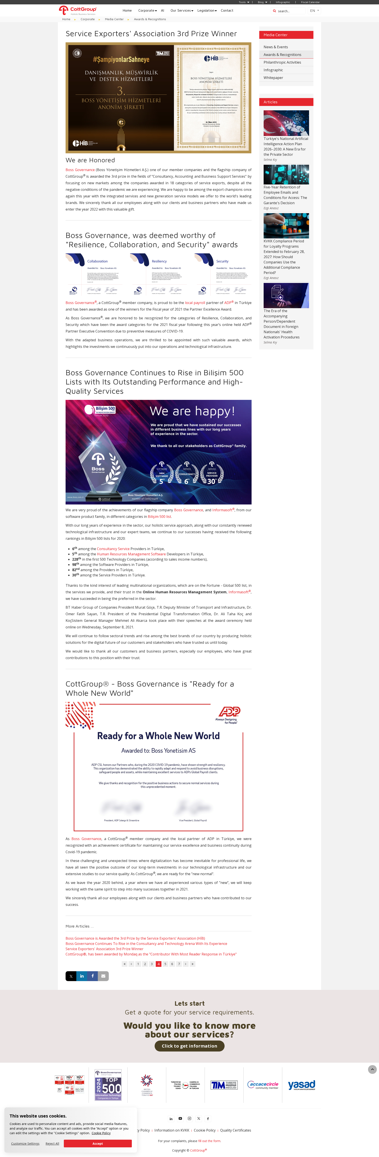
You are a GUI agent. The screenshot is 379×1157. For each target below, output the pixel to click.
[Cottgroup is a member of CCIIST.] (185, 1085)
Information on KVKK (171, 1130)
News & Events (276, 47)
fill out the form (209, 1141)
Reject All (52, 1143)
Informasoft (223, 510)
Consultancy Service (113, 548)
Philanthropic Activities (282, 62)
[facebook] (208, 1119)
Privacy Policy (139, 1130)
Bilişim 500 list (159, 516)
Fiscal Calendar (310, 2)
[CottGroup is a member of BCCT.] (147, 1085)
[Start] (124, 964)
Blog (261, 2)
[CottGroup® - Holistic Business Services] (77, 10)
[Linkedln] (171, 1119)
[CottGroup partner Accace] (263, 1085)
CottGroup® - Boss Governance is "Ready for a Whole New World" (150, 688)
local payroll (195, 302)
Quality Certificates (235, 1130)
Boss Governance (80, 169)
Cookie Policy (101, 1133)
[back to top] (372, 1069)
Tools (242, 2)
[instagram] (189, 1119)
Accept (98, 1143)
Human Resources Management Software (131, 554)
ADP (229, 302)
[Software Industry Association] (301, 1085)
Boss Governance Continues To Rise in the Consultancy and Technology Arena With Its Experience (146, 943)
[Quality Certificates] (69, 1085)
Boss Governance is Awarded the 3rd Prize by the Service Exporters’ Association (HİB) (135, 938)
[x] (198, 1119)
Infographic (283, 2)
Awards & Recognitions (282, 54)
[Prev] (131, 964)
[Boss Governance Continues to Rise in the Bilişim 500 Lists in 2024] (108, 1085)
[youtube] (180, 1119)
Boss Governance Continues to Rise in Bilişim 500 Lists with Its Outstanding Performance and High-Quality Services (155, 381)
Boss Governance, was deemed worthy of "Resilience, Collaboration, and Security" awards (152, 239)
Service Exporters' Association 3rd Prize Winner (151, 33)
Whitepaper (273, 77)
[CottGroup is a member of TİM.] (224, 1085)
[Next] (186, 964)
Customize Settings (25, 1143)
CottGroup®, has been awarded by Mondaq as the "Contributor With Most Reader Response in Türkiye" (151, 954)
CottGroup (198, 1150)
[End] (192, 964)
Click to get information (189, 1046)
